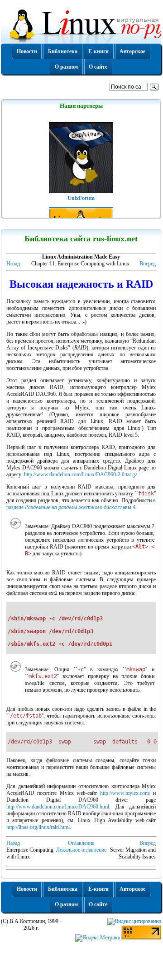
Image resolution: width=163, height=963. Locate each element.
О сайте (98, 67)
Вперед (147, 263)
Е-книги (98, 51)
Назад (13, 263)
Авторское (132, 51)
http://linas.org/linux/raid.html (38, 827)
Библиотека (62, 51)
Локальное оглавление (81, 850)
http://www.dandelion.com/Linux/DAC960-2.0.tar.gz (80, 474)
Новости (27, 51)
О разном (66, 67)
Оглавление (81, 843)
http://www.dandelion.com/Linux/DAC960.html (57, 806)
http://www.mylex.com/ (125, 793)
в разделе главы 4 (81, 503)
